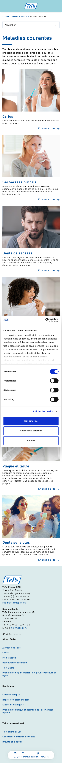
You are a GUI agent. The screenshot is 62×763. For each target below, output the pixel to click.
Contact (6, 652)
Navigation (10, 25)
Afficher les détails (43, 411)
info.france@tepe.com (14, 602)
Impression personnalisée (15, 699)
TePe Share (8, 667)
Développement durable (14, 662)
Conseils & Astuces (20, 17)
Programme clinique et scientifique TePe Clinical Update (27, 711)
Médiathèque (9, 657)
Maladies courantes (37, 17)
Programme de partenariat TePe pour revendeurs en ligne (29, 674)
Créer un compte (11, 694)
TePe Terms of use (12, 731)
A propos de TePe (11, 647)
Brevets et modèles (12, 741)
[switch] (54, 380)
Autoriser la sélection (31, 430)
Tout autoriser (31, 421)
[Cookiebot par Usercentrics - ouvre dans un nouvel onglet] (45, 320)
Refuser (31, 440)
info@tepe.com (19, 627)
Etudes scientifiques (13, 704)
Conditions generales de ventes (18, 736)
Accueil (6, 17)
